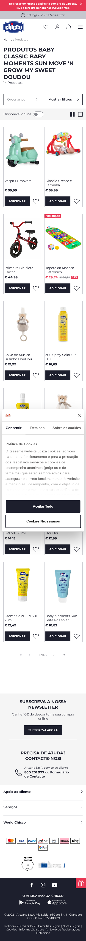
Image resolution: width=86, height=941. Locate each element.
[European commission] (52, 864)
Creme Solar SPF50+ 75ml (21, 618)
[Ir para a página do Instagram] (43, 885)
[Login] (57, 27)
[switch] (38, 114)
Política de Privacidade (20, 926)
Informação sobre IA (33, 929)
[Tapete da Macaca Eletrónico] (63, 238)
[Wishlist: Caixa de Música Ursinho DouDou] (36, 375)
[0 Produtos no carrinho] (69, 28)
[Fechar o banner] (79, 415)
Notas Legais (71, 926)
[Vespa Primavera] (23, 151)
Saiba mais (62, 7)
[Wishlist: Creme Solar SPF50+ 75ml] (36, 636)
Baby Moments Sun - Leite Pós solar (62, 618)
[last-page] (62, 655)
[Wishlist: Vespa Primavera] (36, 201)
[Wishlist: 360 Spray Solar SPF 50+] (76, 375)
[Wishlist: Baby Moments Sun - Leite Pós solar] (76, 636)
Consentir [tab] (14, 428)
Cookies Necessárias (43, 521)
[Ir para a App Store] (57, 902)
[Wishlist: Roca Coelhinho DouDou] (76, 549)
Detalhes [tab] (37, 428)
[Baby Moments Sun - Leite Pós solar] (63, 586)
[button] (22, 99)
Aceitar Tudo (43, 506)
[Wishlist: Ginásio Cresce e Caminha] (76, 201)
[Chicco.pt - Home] (13, 27)
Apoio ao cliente (17, 792)
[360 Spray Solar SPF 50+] (63, 325)
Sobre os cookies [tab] (67, 428)
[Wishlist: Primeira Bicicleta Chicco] (36, 288)
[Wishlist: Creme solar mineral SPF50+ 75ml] (36, 549)
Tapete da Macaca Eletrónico (59, 270)
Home (7, 39)
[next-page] (52, 655)
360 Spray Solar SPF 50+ (61, 357)
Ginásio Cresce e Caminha (58, 183)
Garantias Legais (49, 926)
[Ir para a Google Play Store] (30, 902)
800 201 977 (34, 772)
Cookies (11, 929)
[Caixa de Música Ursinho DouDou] (23, 325)
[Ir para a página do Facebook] (31, 885)
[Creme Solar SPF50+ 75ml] (23, 586)
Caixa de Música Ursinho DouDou (18, 357)
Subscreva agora (43, 730)
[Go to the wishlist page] (46, 27)
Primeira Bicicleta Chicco (19, 270)
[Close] (81, 3)
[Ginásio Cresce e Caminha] (63, 151)
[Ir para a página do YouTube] (54, 885)
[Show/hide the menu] (80, 27)
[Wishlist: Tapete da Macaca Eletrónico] (76, 288)
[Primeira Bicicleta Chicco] (23, 238)
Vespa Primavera (18, 181)
